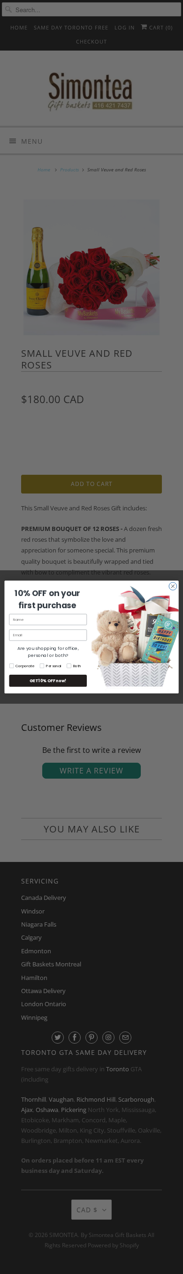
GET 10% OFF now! (48, 681)
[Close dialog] (173, 586)
